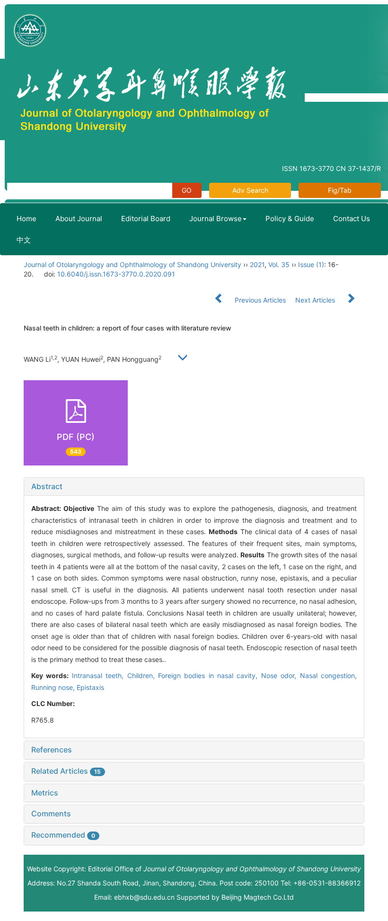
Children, (142, 675)
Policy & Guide (289, 218)
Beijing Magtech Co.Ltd (257, 897)
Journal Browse (215, 218)
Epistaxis (90, 687)
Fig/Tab (340, 190)
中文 (24, 239)
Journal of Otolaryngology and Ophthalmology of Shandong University (132, 264)
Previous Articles (260, 300)
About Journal (78, 218)
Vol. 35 (279, 264)
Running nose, (54, 687)
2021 (257, 264)
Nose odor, (280, 675)
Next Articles (316, 300)
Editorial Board (145, 218)
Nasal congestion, (328, 675)
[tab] (194, 487)
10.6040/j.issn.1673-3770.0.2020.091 (116, 274)
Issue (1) (311, 264)
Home (26, 218)
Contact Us (351, 218)
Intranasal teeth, (99, 675)
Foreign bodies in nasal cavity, (209, 675)
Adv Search (250, 190)
